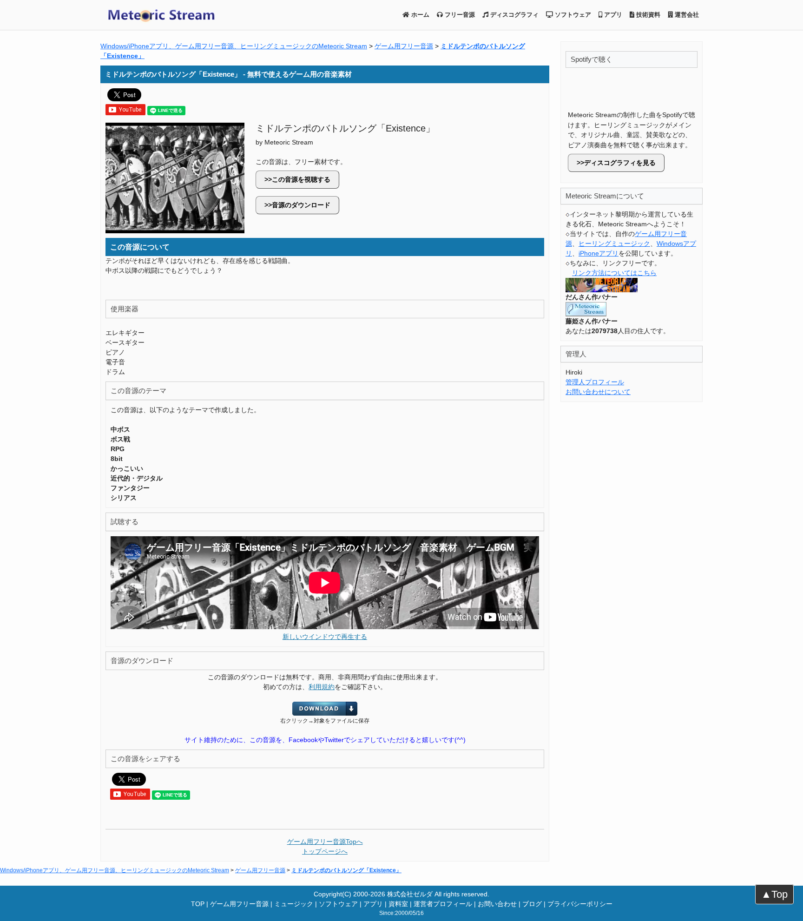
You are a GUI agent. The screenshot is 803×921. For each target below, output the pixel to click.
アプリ (612, 14)
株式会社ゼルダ (410, 894)
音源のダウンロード (301, 205)
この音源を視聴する (301, 179)
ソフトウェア (572, 14)
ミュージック (293, 904)
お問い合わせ (497, 904)
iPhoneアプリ (599, 253)
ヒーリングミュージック (614, 243)
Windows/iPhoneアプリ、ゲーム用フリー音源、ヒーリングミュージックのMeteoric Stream (233, 46)
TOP (197, 904)
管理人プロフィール (595, 382)
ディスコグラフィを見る (620, 162)
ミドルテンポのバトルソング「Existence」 (346, 870)
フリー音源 (459, 14)
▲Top (774, 894)
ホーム (419, 14)
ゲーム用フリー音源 (404, 46)
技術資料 (647, 14)
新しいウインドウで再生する (325, 636)
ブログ (532, 904)
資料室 (398, 904)
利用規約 (322, 687)
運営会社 (686, 14)
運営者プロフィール (443, 904)
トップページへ (325, 851)
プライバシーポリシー (579, 904)
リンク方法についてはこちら (614, 272)
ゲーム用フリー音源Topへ (325, 841)
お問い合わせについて (598, 391)
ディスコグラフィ (513, 14)
